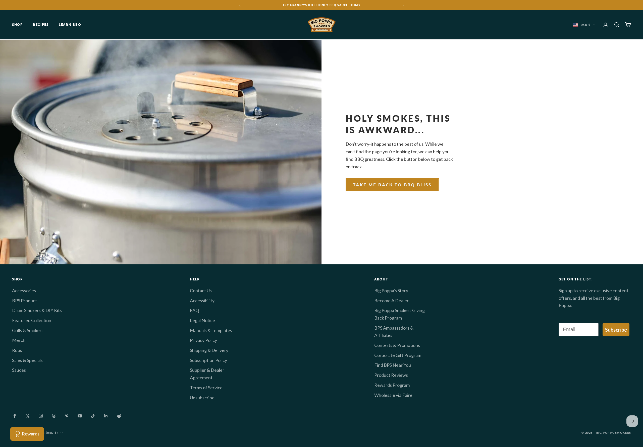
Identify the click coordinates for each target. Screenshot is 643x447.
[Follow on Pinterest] (66, 415)
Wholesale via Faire (393, 395)
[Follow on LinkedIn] (106, 415)
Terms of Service (206, 387)
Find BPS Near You (392, 365)
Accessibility (202, 300)
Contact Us (201, 290)
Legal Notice (202, 320)
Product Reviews (391, 375)
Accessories (24, 290)
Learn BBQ (70, 25)
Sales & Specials (27, 360)
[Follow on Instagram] (40, 415)
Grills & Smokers (27, 330)
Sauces (19, 370)
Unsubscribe (202, 397)
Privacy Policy (203, 340)
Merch (18, 340)
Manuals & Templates (211, 330)
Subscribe (616, 330)
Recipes (41, 25)
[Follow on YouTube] (79, 415)
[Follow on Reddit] (119, 415)
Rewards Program (392, 385)
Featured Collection (31, 320)
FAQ (194, 310)
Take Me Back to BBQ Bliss (392, 184)
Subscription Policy (208, 360)
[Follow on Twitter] (27, 415)
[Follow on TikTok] (92, 415)
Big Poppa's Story (391, 290)
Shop (17, 25)
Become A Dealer (391, 300)
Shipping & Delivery (209, 350)
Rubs (17, 350)
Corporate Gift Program (397, 355)
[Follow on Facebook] (14, 415)
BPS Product (24, 300)
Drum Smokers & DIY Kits (37, 310)
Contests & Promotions (397, 345)
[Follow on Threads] (53, 415)
